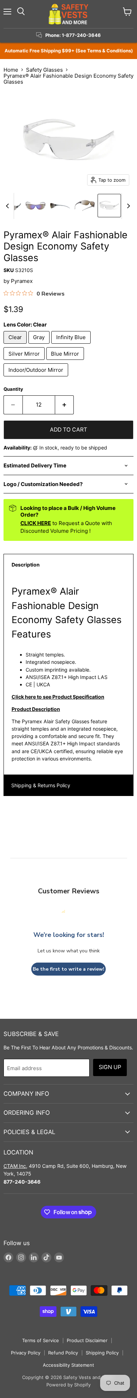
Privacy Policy (25, 1352)
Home (11, 70)
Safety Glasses (44, 70)
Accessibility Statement (68, 1365)
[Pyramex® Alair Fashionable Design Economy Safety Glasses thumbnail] (35, 205)
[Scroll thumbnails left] (8, 206)
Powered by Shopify (68, 1384)
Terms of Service (40, 1340)
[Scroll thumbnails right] (127, 206)
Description (26, 565)
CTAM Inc (15, 1166)
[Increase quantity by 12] (64, 404)
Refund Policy (63, 1352)
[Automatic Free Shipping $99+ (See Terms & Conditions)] (68, 50)
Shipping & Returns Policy (40, 785)
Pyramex (22, 281)
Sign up (110, 1067)
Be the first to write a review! (68, 969)
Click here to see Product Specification (58, 697)
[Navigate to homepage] (68, 14)
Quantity (13, 389)
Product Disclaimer (87, 1340)
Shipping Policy (102, 1352)
